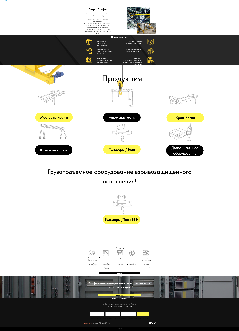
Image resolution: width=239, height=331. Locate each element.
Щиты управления (125, 1)
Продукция (111, 1)
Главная (104, 1)
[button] (119, 273)
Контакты (133, 1)
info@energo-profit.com (88, 323)
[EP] (150, 323)
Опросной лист (140, 1)
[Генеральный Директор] (152, 323)
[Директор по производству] (155, 323)
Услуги (117, 1)
